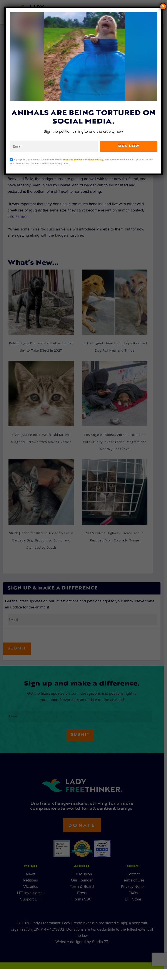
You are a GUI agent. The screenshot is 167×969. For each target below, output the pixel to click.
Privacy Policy (95, 159)
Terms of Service (72, 159)
